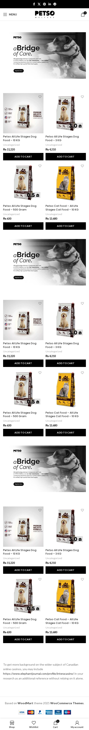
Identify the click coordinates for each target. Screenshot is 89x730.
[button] (23, 156)
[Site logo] (44, 14)
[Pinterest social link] (44, 4)
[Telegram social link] (55, 4)
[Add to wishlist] (39, 96)
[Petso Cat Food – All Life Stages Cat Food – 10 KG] (66, 182)
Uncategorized (11, 144)
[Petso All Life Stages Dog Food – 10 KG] (23, 113)
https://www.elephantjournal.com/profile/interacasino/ (38, 673)
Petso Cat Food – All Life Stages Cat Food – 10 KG (62, 207)
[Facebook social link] (33, 4)
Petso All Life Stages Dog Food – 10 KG (19, 138)
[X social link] (39, 4)
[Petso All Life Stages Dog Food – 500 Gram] (23, 182)
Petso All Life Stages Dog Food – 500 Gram (19, 207)
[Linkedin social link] (49, 4)
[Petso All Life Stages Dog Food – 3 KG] (66, 113)
